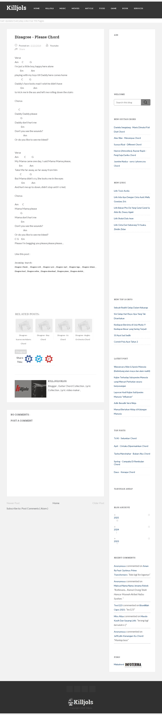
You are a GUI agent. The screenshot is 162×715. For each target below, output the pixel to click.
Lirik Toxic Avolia (121, 191)
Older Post (98, 502)
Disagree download (48, 271)
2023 (117, 541)
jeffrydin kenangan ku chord (128, 636)
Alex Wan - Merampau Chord (127, 138)
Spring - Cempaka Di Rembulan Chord (129, 463)
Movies (75, 8)
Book (125, 8)
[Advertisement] (137, 59)
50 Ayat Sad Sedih (122, 335)
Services (138, 8)
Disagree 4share (89, 267)
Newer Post (13, 502)
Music (62, 8)
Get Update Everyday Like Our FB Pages (22, 20)
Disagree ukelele (77, 271)
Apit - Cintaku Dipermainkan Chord (131, 446)
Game (113, 8)
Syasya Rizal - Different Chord (127, 144)
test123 (118, 605)
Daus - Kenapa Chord (124, 472)
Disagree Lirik (36, 267)
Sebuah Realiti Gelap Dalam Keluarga (131, 307)
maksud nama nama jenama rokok (131, 585)
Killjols (16, 7)
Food (102, 8)
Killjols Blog (57, 381)
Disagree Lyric (49, 267)
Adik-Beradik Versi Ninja (125, 403)
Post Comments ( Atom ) (35, 508)
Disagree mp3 (62, 267)
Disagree (21, 351)
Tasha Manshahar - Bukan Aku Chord (132, 453)
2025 (117, 517)
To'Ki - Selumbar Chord (125, 438)
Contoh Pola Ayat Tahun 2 (126, 341)
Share (22, 49)
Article (89, 8)
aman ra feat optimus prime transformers (131, 570)
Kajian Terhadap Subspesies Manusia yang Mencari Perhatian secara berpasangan (131, 381)
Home (37, 8)
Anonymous (120, 566)
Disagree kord (20, 271)
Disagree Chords (21, 267)
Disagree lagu (75, 267)
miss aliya (119, 616)
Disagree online (33, 271)
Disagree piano (63, 271)
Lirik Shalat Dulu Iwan (124, 218)
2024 (117, 529)
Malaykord (119, 664)
